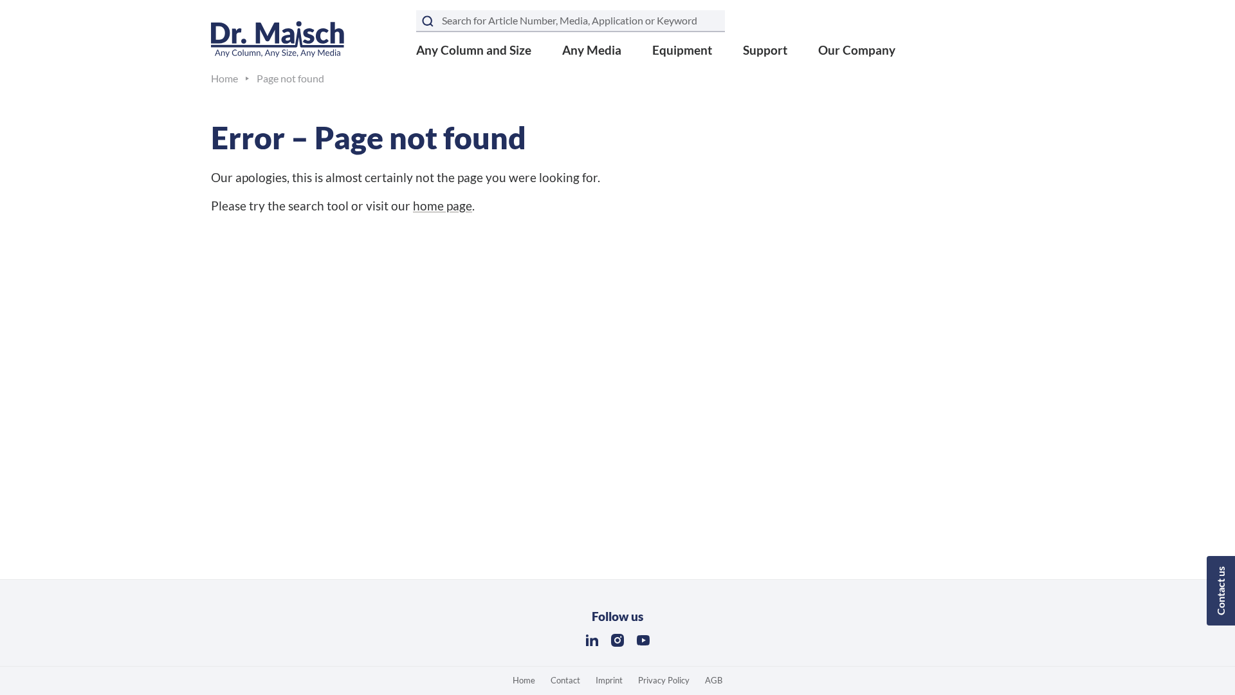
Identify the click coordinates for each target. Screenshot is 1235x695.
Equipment (682, 49)
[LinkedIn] (592, 640)
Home (524, 680)
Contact (565, 680)
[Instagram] (617, 640)
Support (765, 49)
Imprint (609, 680)
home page (442, 205)
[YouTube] (643, 640)
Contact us (1220, 590)
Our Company (856, 49)
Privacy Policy (664, 680)
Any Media (591, 49)
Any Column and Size (473, 49)
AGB (713, 680)
